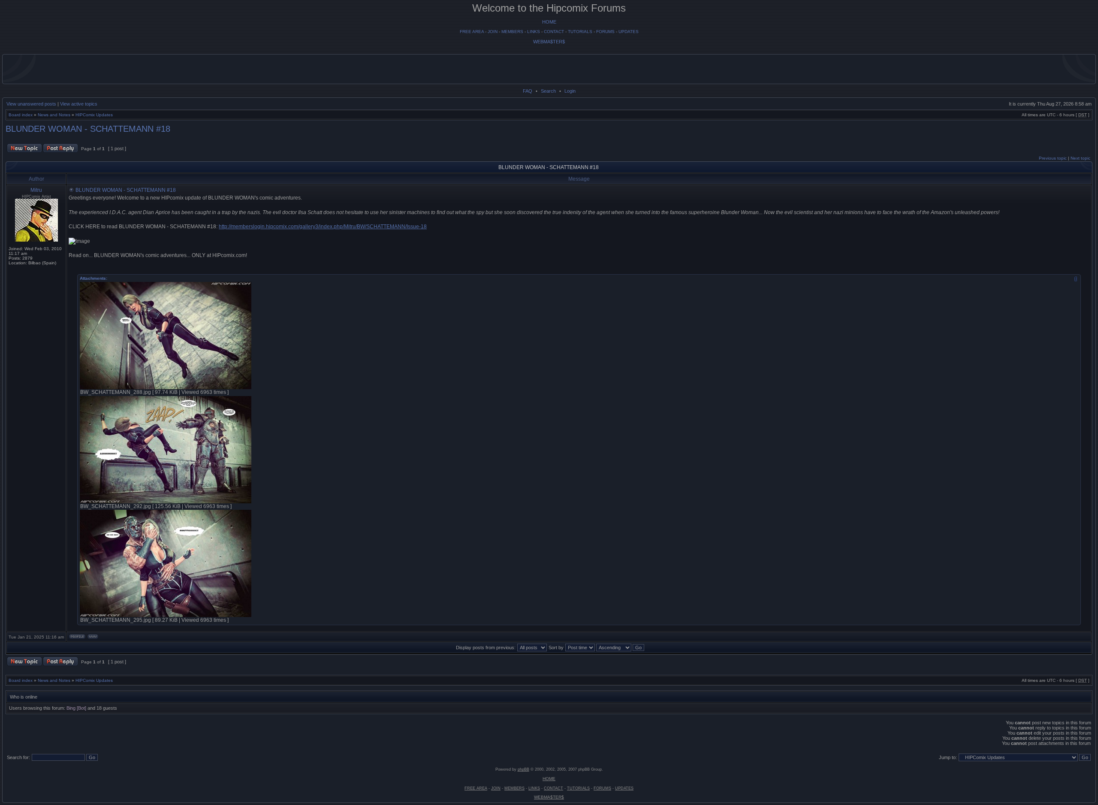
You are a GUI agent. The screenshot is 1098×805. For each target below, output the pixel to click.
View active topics (78, 103)
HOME (549, 21)
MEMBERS (512, 31)
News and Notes (54, 114)
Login (570, 91)
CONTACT (554, 31)
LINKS (533, 31)
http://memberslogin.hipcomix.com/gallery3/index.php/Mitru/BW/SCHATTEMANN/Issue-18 (323, 227)
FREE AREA (472, 31)
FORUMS (605, 31)
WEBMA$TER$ (549, 41)
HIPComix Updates (94, 114)
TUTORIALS (580, 31)
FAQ (527, 91)
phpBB (523, 769)
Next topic (1080, 158)
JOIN (493, 31)
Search (548, 91)
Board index (21, 114)
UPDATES (628, 31)
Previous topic (1053, 158)
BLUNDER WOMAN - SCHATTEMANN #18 (88, 128)
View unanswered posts (31, 103)
